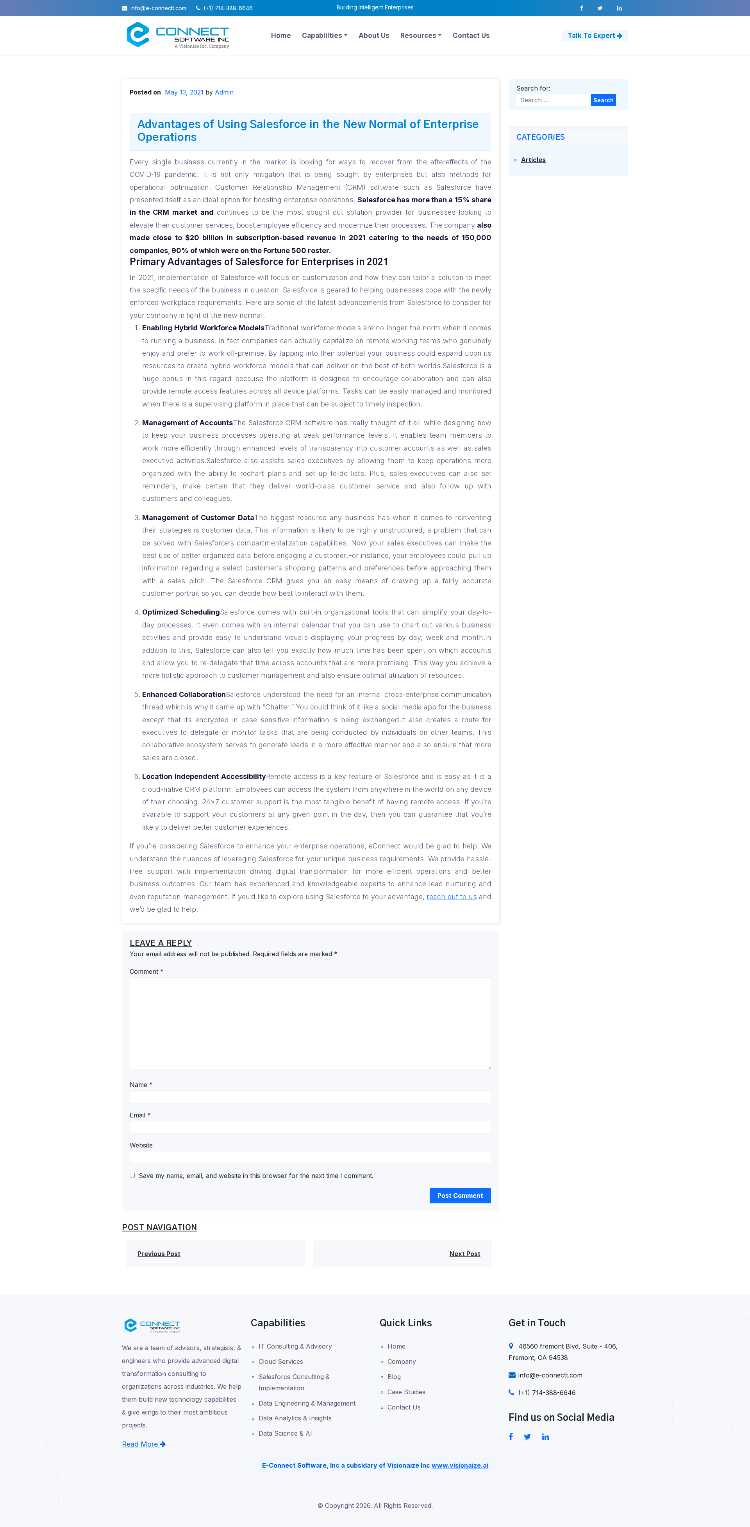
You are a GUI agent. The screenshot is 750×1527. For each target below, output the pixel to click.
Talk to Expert (592, 35)
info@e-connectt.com (157, 8)
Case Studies (406, 1392)
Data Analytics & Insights (295, 1418)
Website (141, 1145)
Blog (394, 1377)
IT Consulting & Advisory (295, 1346)
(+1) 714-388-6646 (227, 8)
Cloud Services (281, 1361)
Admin (224, 92)
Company (402, 1361)
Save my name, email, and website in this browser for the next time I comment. (256, 1176)
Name (141, 1085)
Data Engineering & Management (307, 1403)
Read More (141, 1444)
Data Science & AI (285, 1433)
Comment (147, 971)
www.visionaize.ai (460, 1465)
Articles (533, 160)
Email (140, 1115)
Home (396, 1346)
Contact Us (404, 1407)
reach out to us (452, 897)
